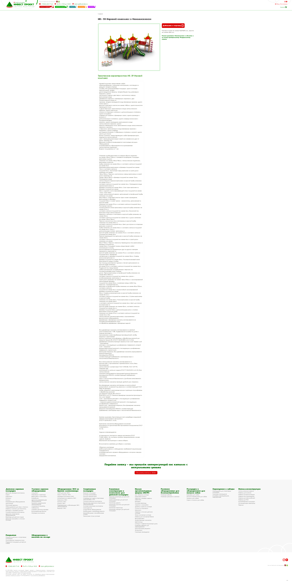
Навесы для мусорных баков (144, 516)
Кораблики (35, 498)
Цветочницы (139, 522)
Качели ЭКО (61, 503)
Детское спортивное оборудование (12, 514)
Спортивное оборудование (92, 509)
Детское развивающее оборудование (39, 500)
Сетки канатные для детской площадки (118, 500)
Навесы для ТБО (243, 499)
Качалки (8, 498)
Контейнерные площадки (246, 501)
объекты (72, 7)
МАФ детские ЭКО (63, 493)
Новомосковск (20, 2)
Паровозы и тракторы (39, 494)
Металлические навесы (246, 491)
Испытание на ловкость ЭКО (66, 498)
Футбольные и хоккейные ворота (93, 511)
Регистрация (283, 4)
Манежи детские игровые (40, 509)
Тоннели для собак (193, 498)
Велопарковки (139, 518)
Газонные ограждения (142, 532)
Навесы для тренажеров (246, 496)
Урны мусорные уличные (143, 515)
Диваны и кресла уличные (143, 506)
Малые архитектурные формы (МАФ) (143, 491)
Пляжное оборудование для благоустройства (170, 491)
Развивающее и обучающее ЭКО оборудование (68, 506)
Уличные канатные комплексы (93, 506)
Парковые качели (140, 496)
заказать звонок (60, 7)
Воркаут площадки (89, 493)
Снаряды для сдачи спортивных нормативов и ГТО (93, 499)
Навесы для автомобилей (246, 498)
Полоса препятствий (90, 496)
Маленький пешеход (38, 506)
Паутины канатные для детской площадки (119, 497)
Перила (240, 505)
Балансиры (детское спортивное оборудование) (94, 503)
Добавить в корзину (172, 25)
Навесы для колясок (244, 492)
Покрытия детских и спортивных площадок (16, 538)
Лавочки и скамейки (141, 505)
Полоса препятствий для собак (197, 496)
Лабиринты (35, 507)
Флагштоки (138, 530)
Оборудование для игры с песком (17, 507)
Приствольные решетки (142, 528)
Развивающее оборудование (15, 501)
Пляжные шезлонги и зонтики (170, 496)
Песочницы (9, 503)
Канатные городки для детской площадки (119, 510)
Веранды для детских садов (15, 517)
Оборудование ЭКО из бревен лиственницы (68, 490)
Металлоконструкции (249, 489)
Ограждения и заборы (224, 489)
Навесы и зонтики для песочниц (16, 508)
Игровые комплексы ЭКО (65, 496)
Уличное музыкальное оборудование (39, 503)
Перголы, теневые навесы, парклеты (143, 499)
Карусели (9, 496)
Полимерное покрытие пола (15, 540)
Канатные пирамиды (116, 507)
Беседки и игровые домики (14, 510)
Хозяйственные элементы (143, 520)
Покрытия (11, 535)
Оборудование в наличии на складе (41, 536)
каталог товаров (45, 7)
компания (82, 7)
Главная (100, 14)
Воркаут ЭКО (61, 508)
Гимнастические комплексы (15, 512)
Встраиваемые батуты (39, 511)
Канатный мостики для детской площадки (119, 505)
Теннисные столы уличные (91, 516)
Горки (8, 494)
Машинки (35, 493)
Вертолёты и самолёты (39, 496)
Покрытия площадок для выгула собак (16, 542)
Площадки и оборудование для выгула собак (196, 491)
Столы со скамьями (141, 508)
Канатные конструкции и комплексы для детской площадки (118, 492)
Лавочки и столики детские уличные (144, 512)
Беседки (137, 501)
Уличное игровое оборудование (40, 490)
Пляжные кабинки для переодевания (142, 526)
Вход (278, 4)
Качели (8, 500)
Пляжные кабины (166, 494)
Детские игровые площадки (15, 490)
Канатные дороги (114, 502)
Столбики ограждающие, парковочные (221, 496)
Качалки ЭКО (61, 501)
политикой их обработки (38, 575)
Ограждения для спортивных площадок (222, 491)
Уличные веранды (140, 503)
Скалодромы (87, 507)
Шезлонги (138, 510)
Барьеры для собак (193, 494)
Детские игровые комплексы (15, 493)
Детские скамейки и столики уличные (15, 519)
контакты (91, 7)
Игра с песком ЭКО (64, 494)
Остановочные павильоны (246, 503)
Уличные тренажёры (89, 494)
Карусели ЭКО (62, 500)
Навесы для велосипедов (246, 494)
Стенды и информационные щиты (146, 523)
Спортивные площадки (89, 490)
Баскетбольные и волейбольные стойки (93, 513)
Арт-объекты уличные (142, 494)
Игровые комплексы (38, 513)
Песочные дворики (12, 505)
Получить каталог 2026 (146, 473)
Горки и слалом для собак (195, 500)
